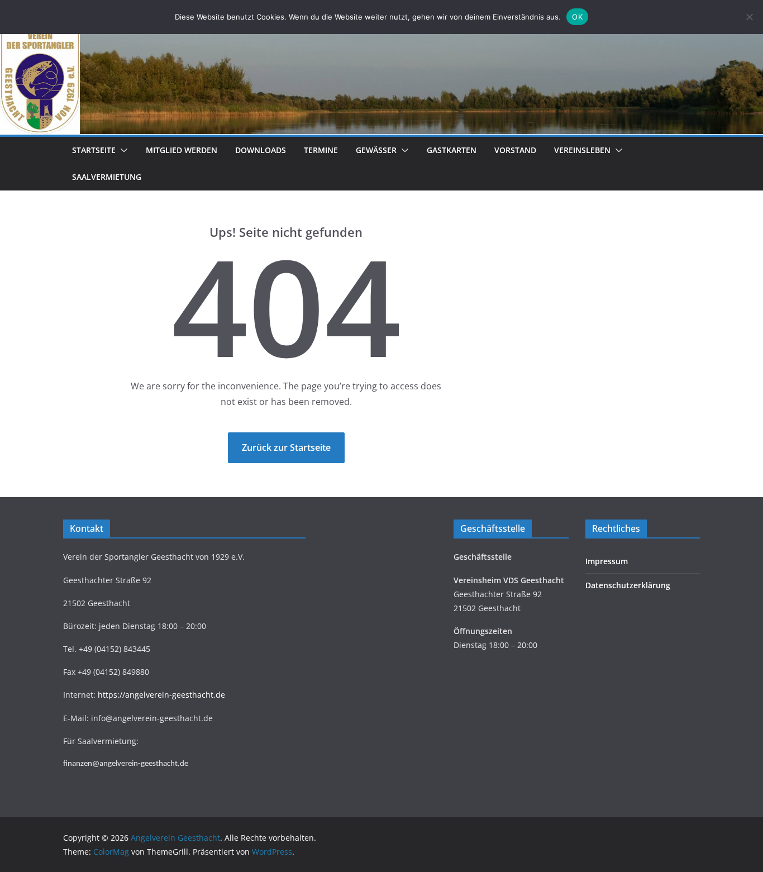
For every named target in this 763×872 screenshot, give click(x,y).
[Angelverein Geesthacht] (381, 34)
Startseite (94, 150)
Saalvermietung (106, 176)
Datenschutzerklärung (627, 585)
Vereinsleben (582, 150)
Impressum (606, 561)
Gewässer (376, 150)
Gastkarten (451, 150)
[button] (122, 150)
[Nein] (749, 16)
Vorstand (515, 150)
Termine (321, 150)
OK (577, 16)
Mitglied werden (181, 150)
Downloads (260, 150)
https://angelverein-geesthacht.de (161, 694)
